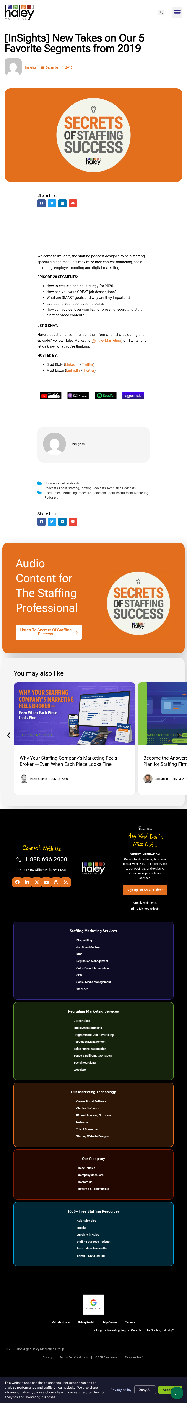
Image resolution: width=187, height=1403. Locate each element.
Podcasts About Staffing (61, 488)
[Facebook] (17, 882)
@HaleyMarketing (107, 340)
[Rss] (66, 882)
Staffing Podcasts (93, 488)
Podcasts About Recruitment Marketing (120, 493)
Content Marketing (37, 735)
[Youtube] (46, 882)
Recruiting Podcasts (121, 488)
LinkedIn (72, 364)
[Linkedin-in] (27, 882)
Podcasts (73, 483)
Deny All (145, 1390)
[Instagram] (56, 882)
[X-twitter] (37, 882)
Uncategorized (54, 483)
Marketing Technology (164, 735)
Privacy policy (121, 1390)
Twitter (87, 364)
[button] (161, 12)
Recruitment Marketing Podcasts (67, 493)
